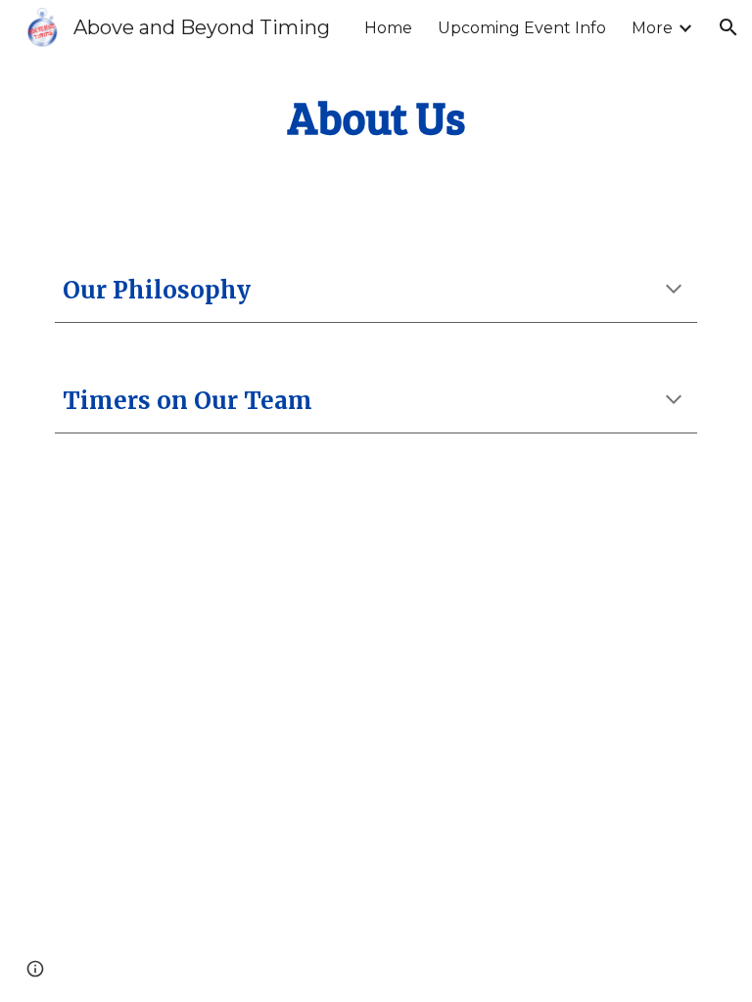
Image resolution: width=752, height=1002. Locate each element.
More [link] (652, 28)
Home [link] (388, 28)
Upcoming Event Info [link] (522, 28)
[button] (728, 27)
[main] (375, 118)
